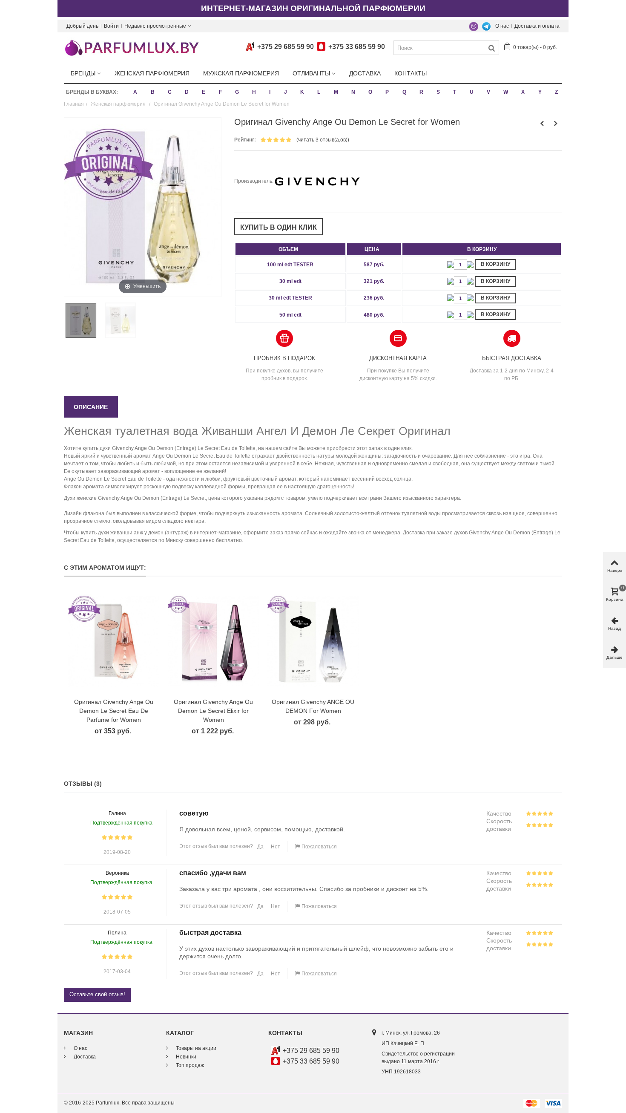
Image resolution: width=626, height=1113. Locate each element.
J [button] (285, 92)
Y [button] (540, 92)
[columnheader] (290, 249)
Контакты (410, 73)
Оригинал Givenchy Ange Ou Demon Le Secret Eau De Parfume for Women (113, 710)
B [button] (153, 92)
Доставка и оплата (537, 26)
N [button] (353, 92)
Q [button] (404, 92)
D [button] (187, 92)
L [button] (318, 92)
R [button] (421, 92)
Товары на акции (195, 1048)
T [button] (454, 92)
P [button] (387, 92)
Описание (91, 407)
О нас (502, 26)
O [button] (370, 92)
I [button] (269, 92)
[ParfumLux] (131, 47)
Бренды (83, 73)
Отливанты (311, 73)
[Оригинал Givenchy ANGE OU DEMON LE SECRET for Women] (84, 320)
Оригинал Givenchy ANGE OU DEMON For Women (313, 706)
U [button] (472, 92)
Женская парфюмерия (152, 73)
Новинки (185, 1057)
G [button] (237, 92)
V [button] (488, 92)
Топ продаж (189, 1065)
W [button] (505, 92)
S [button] (438, 92)
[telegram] (486, 26)
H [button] (254, 92)
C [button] (170, 92)
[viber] (473, 26)
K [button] (302, 92)
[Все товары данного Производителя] (317, 181)
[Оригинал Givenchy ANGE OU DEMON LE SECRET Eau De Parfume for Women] (113, 641)
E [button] (203, 92)
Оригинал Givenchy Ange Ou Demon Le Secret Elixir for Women (213, 710)
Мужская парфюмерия (241, 73)
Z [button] (556, 92)
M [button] (336, 92)
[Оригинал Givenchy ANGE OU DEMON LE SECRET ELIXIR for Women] (213, 641)
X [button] (523, 92)
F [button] (220, 92)
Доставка (365, 73)
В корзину (495, 264)
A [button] (135, 92)
